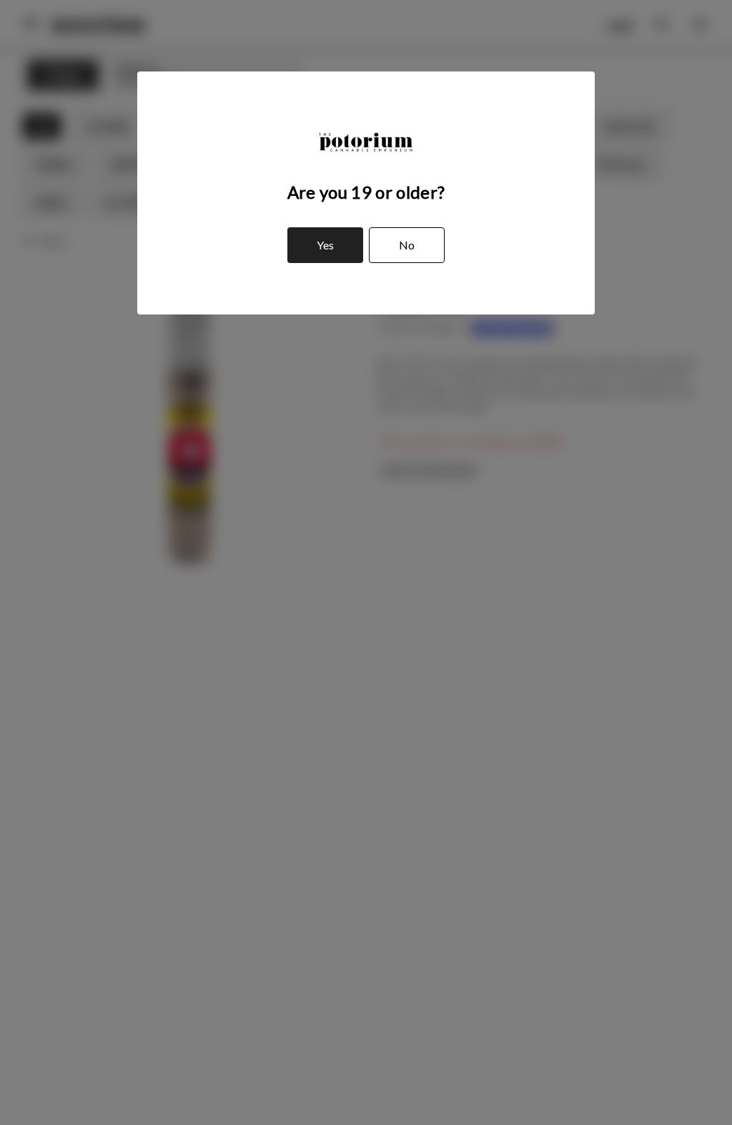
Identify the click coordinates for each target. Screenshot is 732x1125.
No (407, 245)
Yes (325, 245)
